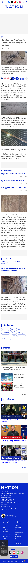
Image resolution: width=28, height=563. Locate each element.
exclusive (5, 529)
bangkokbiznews (19, 532)
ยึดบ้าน (18, 329)
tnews (16, 541)
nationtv (17, 534)
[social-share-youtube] (15, 2)
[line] (18, 553)
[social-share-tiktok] (12, 2)
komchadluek (18, 530)
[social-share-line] (17, 2)
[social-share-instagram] (20, 2)
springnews (18, 536)
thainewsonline (19, 538)
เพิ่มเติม (4, 548)
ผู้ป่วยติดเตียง (5, 332)
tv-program (6, 534)
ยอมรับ (4, 551)
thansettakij (18, 543)
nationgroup (18, 527)
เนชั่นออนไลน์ (21, 336)
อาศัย (13, 332)
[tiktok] (10, 553)
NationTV (19, 332)
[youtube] (14, 553)
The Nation (18, 525)
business (5, 532)
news (4, 527)
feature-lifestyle (5, 539)
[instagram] (22, 553)
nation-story (6, 536)
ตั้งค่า (4, 554)
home (4, 525)
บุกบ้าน (12, 329)
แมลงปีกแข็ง (5, 329)
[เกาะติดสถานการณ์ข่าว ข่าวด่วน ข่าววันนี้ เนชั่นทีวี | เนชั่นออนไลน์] (14, 6)
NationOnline (5, 336)
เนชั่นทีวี (13, 336)
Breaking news (6, 339)
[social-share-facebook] (9, 2)
